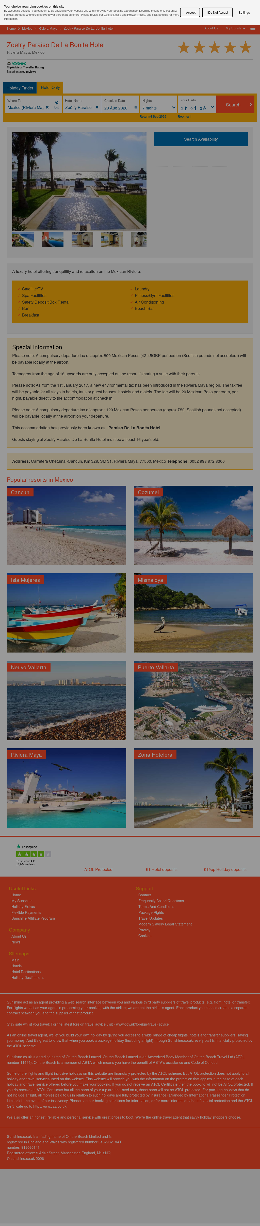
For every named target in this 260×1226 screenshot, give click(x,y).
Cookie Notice (112, 14)
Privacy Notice (136, 14)
